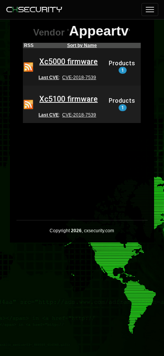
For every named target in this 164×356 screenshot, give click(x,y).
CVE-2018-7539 (79, 77)
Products (122, 66)
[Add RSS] (28, 66)
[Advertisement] (82, 166)
